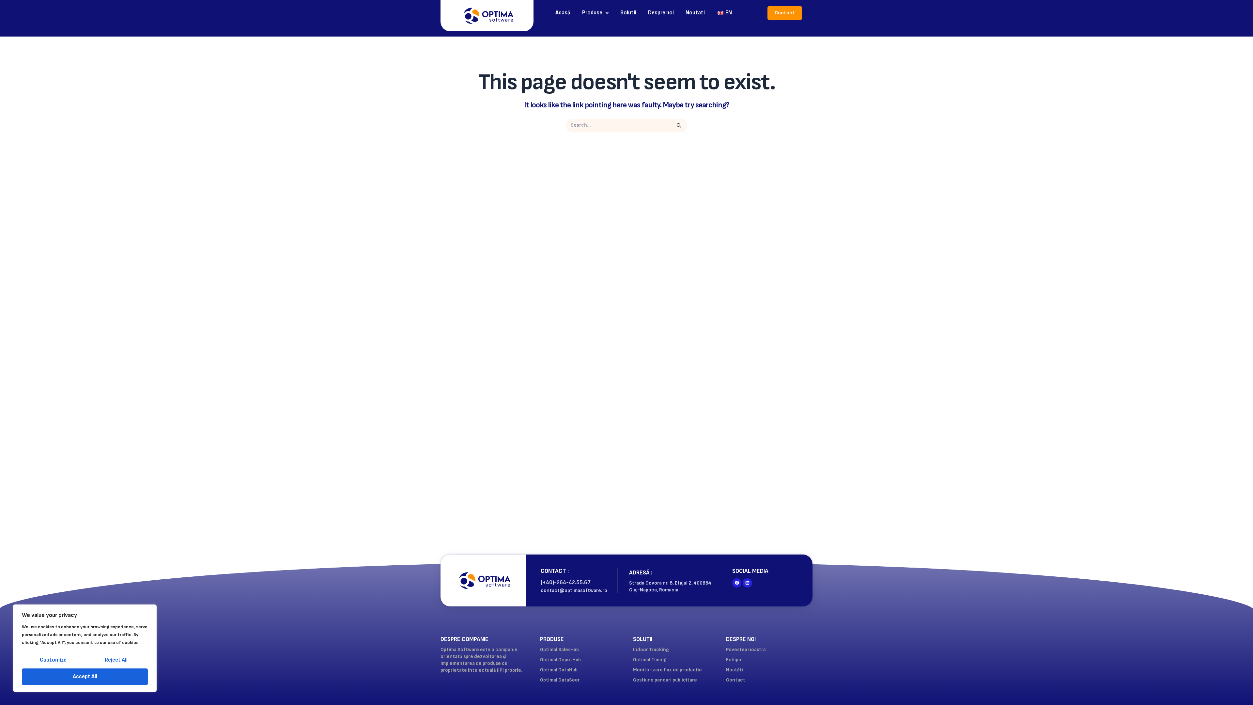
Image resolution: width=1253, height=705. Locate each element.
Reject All (116, 660)
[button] (595, 13)
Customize (53, 660)
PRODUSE (552, 639)
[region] (85, 648)
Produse (592, 12)
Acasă (562, 12)
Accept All (85, 676)
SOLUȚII (642, 639)
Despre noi (661, 12)
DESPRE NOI (741, 639)
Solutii (628, 12)
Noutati (695, 12)
